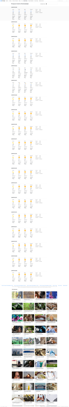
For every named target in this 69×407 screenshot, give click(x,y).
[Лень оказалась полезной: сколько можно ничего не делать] (51, 342)
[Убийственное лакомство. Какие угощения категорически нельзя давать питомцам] (40, 296)
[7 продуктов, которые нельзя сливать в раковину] (51, 388)
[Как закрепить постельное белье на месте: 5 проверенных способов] (17, 399)
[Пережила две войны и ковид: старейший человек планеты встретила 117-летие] (51, 319)
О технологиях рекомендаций (54, 406)
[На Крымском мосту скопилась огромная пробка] (40, 388)
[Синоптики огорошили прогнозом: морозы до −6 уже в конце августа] (17, 365)
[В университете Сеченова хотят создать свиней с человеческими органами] (51, 308)
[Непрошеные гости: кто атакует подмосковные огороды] (28, 319)
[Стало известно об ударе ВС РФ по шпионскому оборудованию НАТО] (28, 376)
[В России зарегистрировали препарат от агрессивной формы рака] (51, 354)
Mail (1, 406)
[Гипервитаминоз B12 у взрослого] (28, 365)
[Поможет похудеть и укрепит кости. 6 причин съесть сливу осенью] (17, 319)
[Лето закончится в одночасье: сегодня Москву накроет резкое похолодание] (17, 354)
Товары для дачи (65, 285)
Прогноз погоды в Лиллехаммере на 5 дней (20, 285)
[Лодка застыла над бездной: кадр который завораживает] (17, 342)
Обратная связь (59, 406)
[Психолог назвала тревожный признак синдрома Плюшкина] (40, 354)
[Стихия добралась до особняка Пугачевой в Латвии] (51, 296)
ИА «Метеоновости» (66, 406)
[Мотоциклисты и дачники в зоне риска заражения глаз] (28, 342)
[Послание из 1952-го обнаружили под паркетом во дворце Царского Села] (28, 296)
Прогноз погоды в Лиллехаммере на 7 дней (32, 285)
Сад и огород (60, 285)
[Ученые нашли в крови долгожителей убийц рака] (40, 331)
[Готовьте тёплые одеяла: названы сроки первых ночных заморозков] (40, 308)
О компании (3, 406)
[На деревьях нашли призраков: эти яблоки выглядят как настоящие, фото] (40, 376)
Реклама (6, 406)
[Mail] (1, 1)
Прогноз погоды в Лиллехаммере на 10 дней (45, 285)
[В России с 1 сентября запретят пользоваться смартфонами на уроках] (40, 399)
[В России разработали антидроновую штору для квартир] (51, 399)
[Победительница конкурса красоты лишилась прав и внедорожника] (17, 376)
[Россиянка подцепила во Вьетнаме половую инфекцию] (17, 296)
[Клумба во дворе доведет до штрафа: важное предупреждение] (28, 331)
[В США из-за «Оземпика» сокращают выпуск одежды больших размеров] (40, 365)
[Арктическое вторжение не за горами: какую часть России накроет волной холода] (28, 354)
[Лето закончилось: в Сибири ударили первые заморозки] (28, 399)
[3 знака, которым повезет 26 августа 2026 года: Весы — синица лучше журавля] (17, 331)
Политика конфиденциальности (46, 406)
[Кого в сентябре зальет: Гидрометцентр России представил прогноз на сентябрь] (51, 365)
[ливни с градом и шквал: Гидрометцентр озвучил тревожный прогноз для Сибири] (28, 388)
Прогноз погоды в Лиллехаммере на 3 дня (7, 285)
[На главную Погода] (3, 1)
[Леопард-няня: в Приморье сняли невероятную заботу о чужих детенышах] (28, 308)
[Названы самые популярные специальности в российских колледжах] (51, 376)
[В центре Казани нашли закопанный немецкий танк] (40, 342)
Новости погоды (55, 285)
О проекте (42, 406)
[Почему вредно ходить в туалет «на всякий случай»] (17, 388)
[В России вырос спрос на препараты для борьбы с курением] (51, 331)
